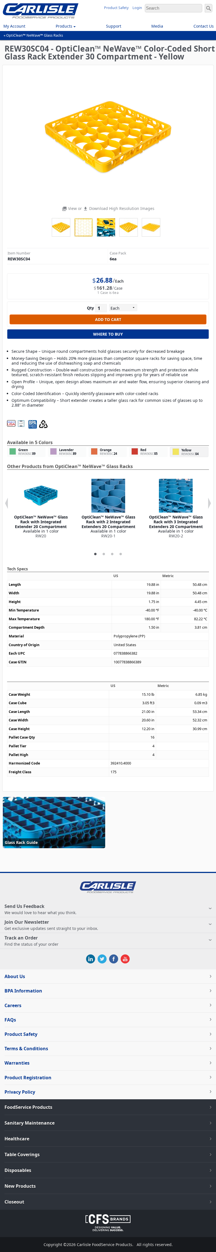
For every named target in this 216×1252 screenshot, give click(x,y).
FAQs (10, 1020)
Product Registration (27, 1077)
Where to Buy (108, 334)
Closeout (14, 1202)
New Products (20, 1186)
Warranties (17, 1063)
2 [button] (104, 554)
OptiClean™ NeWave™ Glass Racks (34, 35)
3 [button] (112, 554)
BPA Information (23, 991)
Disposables (17, 1170)
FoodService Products (28, 1107)
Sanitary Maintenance (29, 1123)
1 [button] (95, 554)
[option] (40, 508)
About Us (14, 976)
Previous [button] (6, 503)
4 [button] (120, 554)
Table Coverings (22, 1154)
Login (137, 7)
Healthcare (16, 1139)
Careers (12, 1005)
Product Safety (116, 7)
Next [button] (209, 503)
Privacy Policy (19, 1092)
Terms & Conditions (26, 1048)
